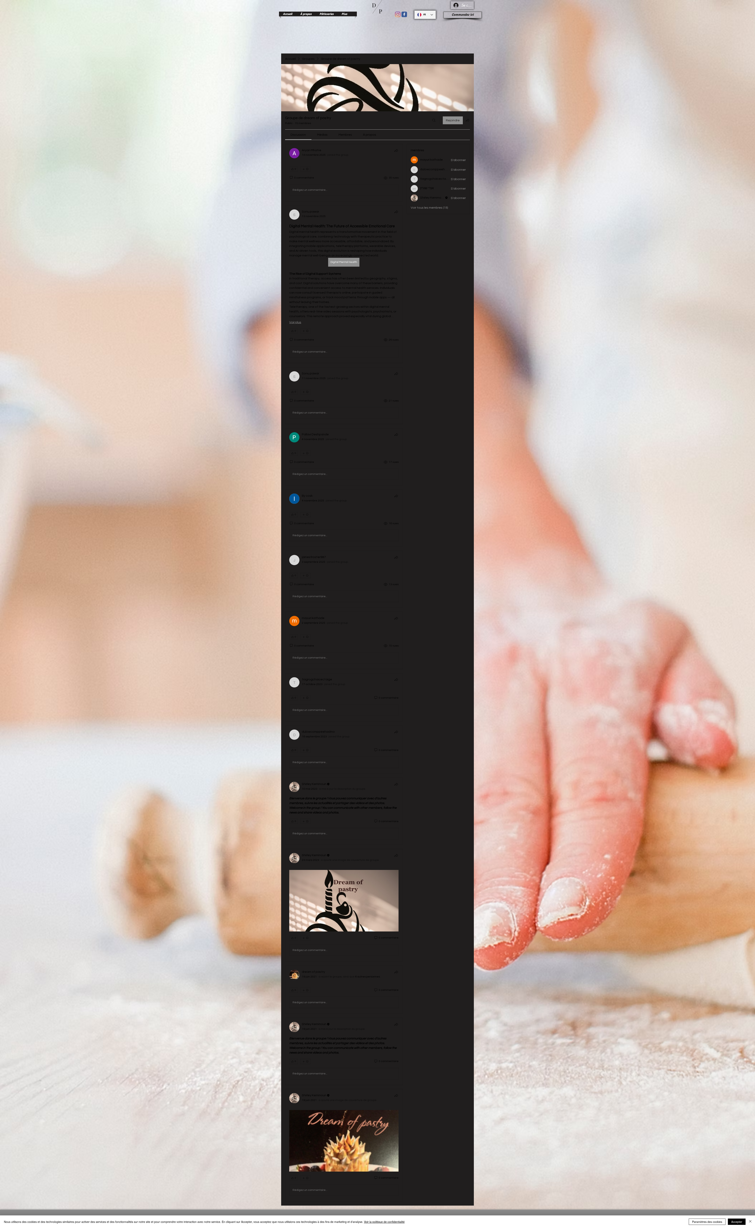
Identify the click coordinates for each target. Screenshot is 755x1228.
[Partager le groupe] (467, 120)
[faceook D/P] (404, 14)
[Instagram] (398, 14)
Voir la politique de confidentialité (384, 1222)
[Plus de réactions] (305, 169)
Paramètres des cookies (707, 1222)
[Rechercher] (434, 120)
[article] (344, 172)
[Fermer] (750, 1222)
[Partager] (396, 150)
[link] (298, 134)
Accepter (736, 1222)
